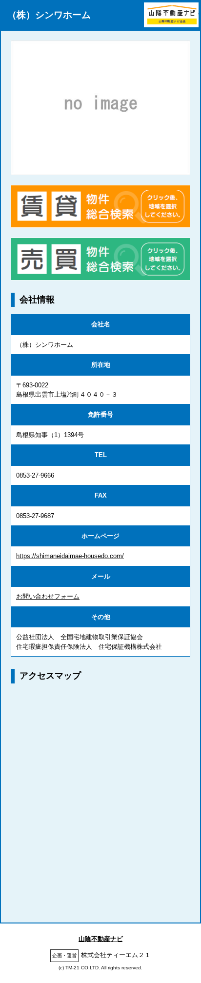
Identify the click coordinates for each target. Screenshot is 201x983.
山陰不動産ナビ (101, 939)
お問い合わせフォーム (48, 596)
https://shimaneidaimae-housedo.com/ (70, 556)
